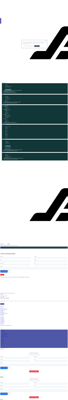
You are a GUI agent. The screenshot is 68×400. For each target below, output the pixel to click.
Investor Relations (2, 321)
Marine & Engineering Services (3, 313)
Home (1, 245)
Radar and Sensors (8, 245)
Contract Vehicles (2, 319)
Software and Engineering (5, 333)
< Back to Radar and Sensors (5, 248)
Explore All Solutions (4, 336)
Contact (3, 343)
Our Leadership (2, 317)
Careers (3, 341)
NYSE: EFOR (2, 294)
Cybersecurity (3, 331)
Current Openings (2, 320)
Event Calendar (2, 318)
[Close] (46, 41)
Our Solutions (4, 245)
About (2, 338)
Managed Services (2, 314)
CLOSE (1, 376)
